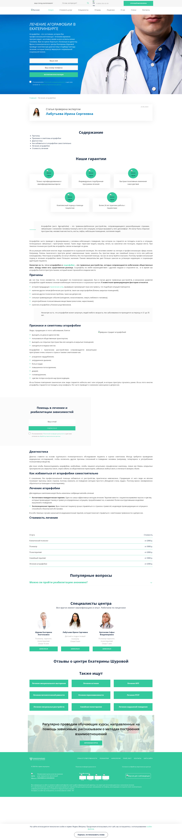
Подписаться (52, 428)
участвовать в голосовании (45, 778)
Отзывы (98, 10)
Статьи (133, 10)
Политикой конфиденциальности (54, 82)
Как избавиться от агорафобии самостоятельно (51, 143)
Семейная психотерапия (91, 707)
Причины (36, 136)
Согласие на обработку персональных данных (136, 767)
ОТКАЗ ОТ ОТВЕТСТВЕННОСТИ (87, 758)
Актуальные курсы (91, 743)
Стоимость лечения (40, 148)
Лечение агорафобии (41, 146)
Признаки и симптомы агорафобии (46, 138)
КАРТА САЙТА (148, 758)
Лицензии (111, 10)
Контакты (146, 10)
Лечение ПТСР (133, 695)
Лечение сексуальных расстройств (48, 707)
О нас (123, 10)
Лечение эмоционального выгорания (49, 683)
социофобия (68, 265)
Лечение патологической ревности (49, 695)
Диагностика (37, 141)
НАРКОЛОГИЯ (115, 758)
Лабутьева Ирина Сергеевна (69, 114)
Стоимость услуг (66, 10)
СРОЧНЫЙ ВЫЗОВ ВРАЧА (138, 3)
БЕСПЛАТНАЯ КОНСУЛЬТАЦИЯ (54, 75)
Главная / (33, 98)
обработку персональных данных (50, 85)
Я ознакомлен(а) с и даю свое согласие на (53, 82)
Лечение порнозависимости (91, 695)
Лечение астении (91, 683)
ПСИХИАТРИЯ (104, 758)
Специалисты (83, 10)
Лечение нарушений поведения (133, 707)
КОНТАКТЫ (137, 758)
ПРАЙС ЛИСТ (127, 758)
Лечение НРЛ (133, 683)
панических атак (57, 287)
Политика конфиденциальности (86, 767)
